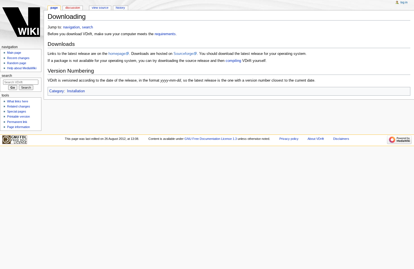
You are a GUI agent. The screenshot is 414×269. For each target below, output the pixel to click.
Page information (18, 127)
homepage (116, 54)
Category (56, 91)
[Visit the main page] (22, 22)
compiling (233, 61)
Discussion (72, 7)
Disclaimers (341, 138)
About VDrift (316, 138)
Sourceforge (183, 54)
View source (100, 7)
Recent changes (18, 58)
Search (7, 75)
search (87, 27)
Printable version (18, 116)
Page (54, 7)
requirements (165, 34)
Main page (14, 52)
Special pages (16, 111)
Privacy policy (289, 138)
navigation (71, 27)
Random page (16, 63)
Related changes (18, 106)
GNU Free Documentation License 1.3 (210, 138)
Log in (404, 2)
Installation (76, 91)
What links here (17, 101)
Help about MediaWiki (21, 68)
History (120, 7)
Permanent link (17, 122)
